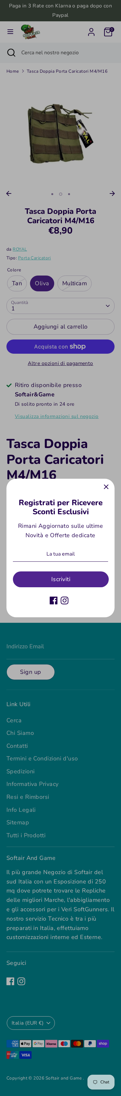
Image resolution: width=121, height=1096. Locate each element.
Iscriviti (60, 579)
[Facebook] (53, 600)
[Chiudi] (106, 487)
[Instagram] (64, 600)
